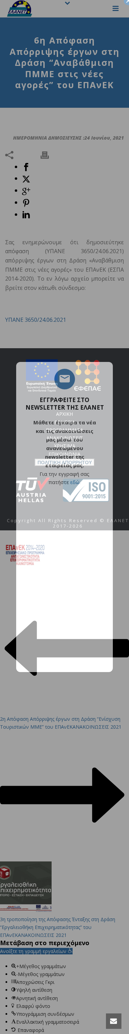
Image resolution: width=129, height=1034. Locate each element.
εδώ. (75, 482)
